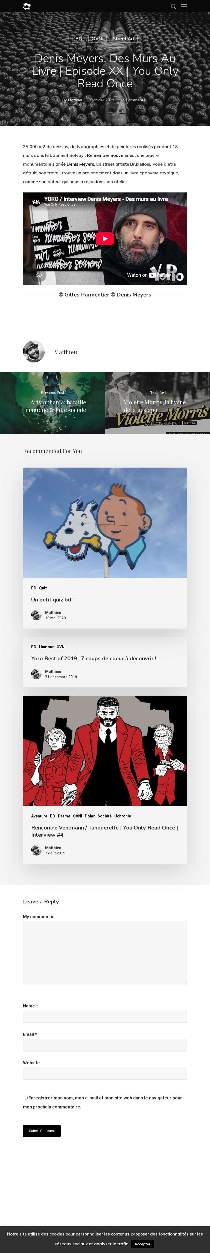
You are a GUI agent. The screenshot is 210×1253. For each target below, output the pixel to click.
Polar (90, 816)
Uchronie (122, 816)
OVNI (97, 38)
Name (30, 1006)
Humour (46, 647)
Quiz (43, 588)
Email (30, 1034)
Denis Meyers (80, 164)
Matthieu (75, 99)
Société (105, 816)
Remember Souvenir (108, 155)
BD (78, 38)
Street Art (124, 38)
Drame (64, 816)
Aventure (39, 816)
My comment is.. (40, 916)
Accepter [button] (142, 1244)
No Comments (132, 99)
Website (31, 1062)
